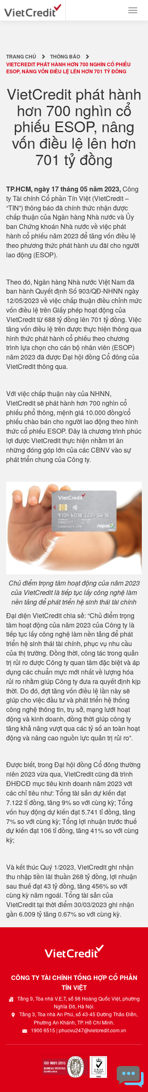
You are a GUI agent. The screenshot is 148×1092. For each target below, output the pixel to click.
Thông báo (65, 56)
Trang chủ (21, 56)
